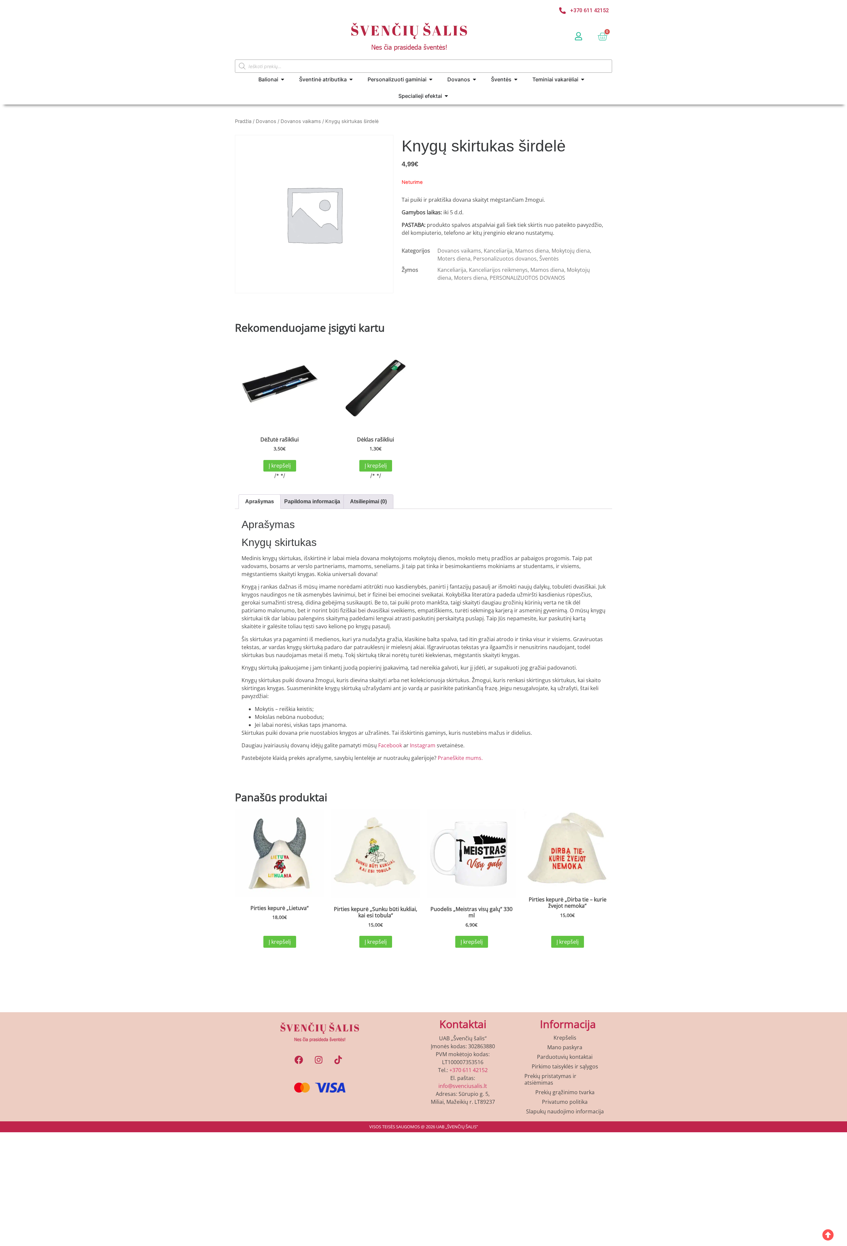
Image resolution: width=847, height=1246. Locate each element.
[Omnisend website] (423, 779)
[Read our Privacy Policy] (508, 714)
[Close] (515, 460)
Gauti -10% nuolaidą (424, 737)
